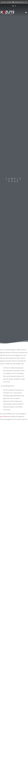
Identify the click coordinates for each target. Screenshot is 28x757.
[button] (26, 12)
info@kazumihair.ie (19, 2)
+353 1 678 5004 (7, 2)
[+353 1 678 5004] (2, 2)
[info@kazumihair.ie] (13, 2)
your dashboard (5, 416)
